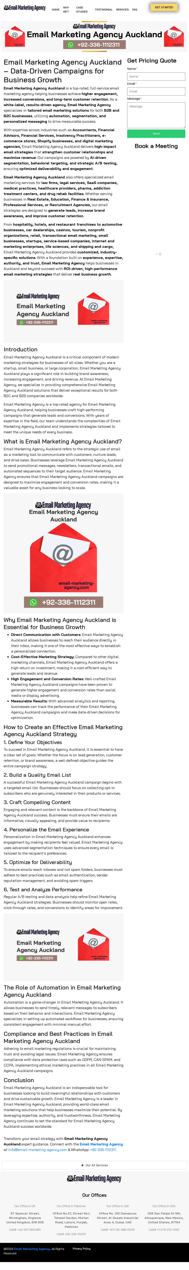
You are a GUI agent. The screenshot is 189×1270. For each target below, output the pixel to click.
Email (131, 84)
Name (132, 69)
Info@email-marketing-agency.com (37, 1149)
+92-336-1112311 (103, 1149)
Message (134, 99)
